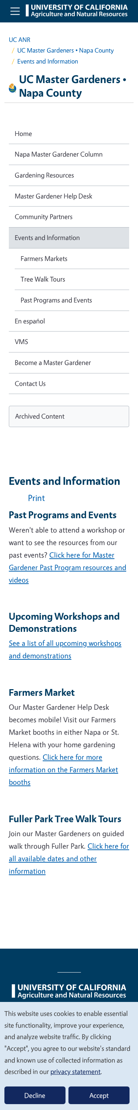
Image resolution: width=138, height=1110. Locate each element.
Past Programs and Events (56, 300)
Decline (34, 1095)
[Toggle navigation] (15, 11)
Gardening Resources (44, 175)
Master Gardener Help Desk (53, 195)
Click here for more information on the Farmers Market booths (63, 769)
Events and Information (47, 237)
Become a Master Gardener (53, 362)
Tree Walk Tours (43, 279)
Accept (99, 1095)
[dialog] (69, 1055)
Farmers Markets (44, 258)
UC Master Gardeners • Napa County (65, 50)
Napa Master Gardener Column (59, 154)
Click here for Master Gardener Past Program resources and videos (67, 567)
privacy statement (75, 1071)
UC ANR (19, 39)
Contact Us (30, 383)
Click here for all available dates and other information (69, 858)
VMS (21, 341)
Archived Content (39, 416)
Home (23, 133)
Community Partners (43, 216)
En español (30, 320)
